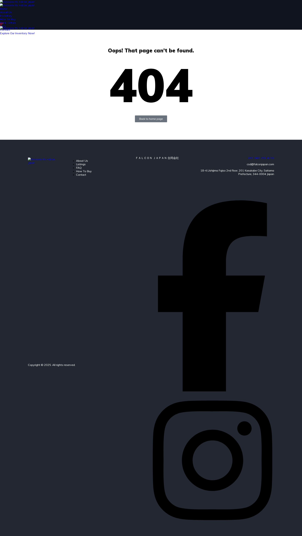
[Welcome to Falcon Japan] (17, 1)
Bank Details (8, 22)
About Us (6, 12)
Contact (81, 174)
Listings (81, 164)
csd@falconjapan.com (260, 164)
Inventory (6, 15)
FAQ (79, 167)
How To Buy (8, 19)
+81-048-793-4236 (261, 158)
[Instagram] (212, 527)
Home (4, 8)
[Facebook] (212, 390)
